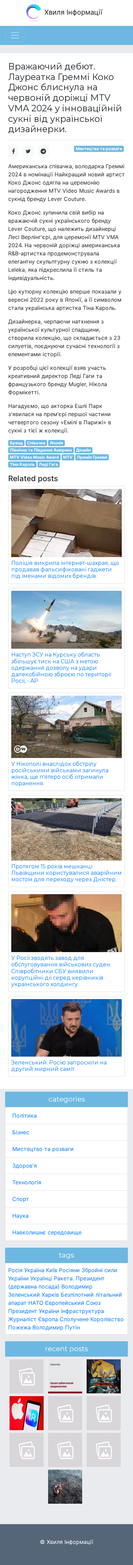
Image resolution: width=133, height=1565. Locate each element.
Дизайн (83, 450)
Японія (56, 442)
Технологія (26, 1182)
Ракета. (64, 1278)
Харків (50, 1294)
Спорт (20, 1199)
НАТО (35, 1302)
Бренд (16, 442)
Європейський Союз (73, 1302)
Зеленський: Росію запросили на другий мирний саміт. (59, 1065)
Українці (41, 1278)
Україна (34, 1270)
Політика (24, 1115)
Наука (20, 1215)
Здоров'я (24, 1165)
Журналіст (22, 1319)
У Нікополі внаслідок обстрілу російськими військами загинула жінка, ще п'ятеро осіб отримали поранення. (59, 774)
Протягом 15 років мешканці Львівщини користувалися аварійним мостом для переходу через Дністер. (66, 873)
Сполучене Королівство (92, 1319)
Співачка (36, 442)
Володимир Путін (56, 1327)
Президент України (33, 1311)
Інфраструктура (82, 1311)
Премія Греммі (92, 457)
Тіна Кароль (22, 464)
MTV (68, 457)
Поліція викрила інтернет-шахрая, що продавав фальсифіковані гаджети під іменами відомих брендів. (65, 569)
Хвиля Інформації (72, 12)
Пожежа (19, 1327)
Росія (15, 1270)
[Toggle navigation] (15, 35)
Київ (51, 1270)
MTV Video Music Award (34, 457)
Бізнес (20, 1132)
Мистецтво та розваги (99, 148)
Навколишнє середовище (47, 1232)
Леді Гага (48, 464)
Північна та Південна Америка (41, 450)
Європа (48, 1319)
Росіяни (69, 1270)
